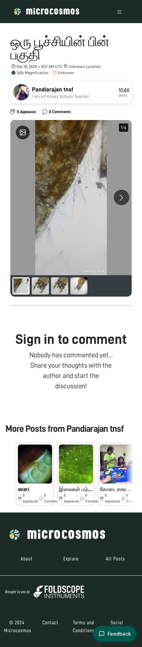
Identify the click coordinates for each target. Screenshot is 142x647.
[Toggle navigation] (119, 11)
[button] (34, 474)
